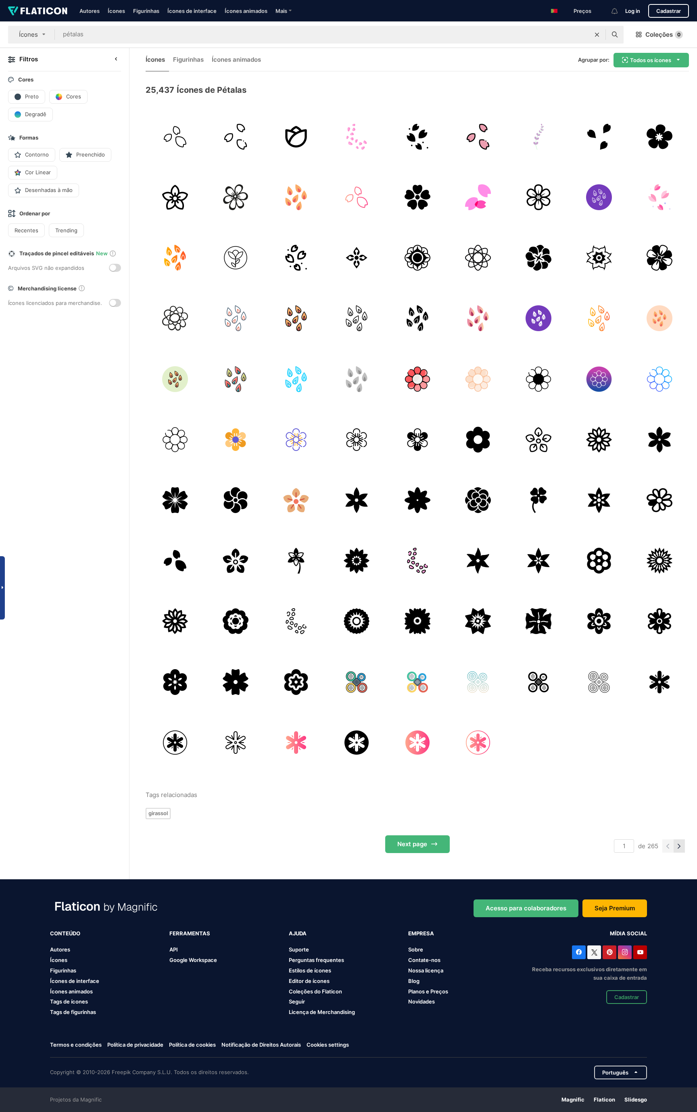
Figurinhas (146, 11)
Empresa (421, 933)
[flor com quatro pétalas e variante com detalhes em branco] (538, 621)
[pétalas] (417, 136)
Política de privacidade (135, 1044)
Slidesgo (635, 1099)
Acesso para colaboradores (526, 908)
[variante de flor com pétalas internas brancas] (357, 621)
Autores (89, 11)
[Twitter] (594, 952)
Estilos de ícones (310, 970)
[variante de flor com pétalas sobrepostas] (538, 257)
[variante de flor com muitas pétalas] (478, 500)
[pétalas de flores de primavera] (235, 197)
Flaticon (604, 1099)
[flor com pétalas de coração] (417, 197)
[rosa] (296, 136)
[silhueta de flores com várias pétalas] (417, 500)
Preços (582, 11)
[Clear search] (597, 35)
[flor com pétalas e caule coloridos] (296, 561)
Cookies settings (328, 1045)
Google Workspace (193, 960)
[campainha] (538, 136)
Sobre (415, 949)
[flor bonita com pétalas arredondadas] (235, 621)
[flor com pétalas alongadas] (599, 439)
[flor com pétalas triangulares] (478, 621)
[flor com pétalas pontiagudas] (660, 561)
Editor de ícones (309, 981)
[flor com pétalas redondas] (660, 136)
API (173, 949)
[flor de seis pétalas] (660, 682)
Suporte (299, 949)
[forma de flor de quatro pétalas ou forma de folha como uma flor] (538, 500)
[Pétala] (357, 197)
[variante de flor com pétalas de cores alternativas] (660, 257)
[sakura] (478, 197)
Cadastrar (668, 11)
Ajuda (298, 933)
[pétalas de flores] (357, 136)
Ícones (116, 11)
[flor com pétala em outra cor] (660, 500)
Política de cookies (192, 1044)
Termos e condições (76, 1044)
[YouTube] (640, 952)
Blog (413, 981)
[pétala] (175, 136)
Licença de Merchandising (322, 1012)
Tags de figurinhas (73, 1012)
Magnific (572, 1099)
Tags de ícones (69, 1001)
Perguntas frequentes (316, 960)
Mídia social (628, 933)
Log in (632, 11)
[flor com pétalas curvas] (599, 257)
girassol (158, 813)
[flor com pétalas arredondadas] (538, 197)
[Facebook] (579, 952)
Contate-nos (424, 960)
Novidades (421, 1001)
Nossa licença (425, 970)
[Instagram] (625, 952)
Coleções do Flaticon (315, 991)
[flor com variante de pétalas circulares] (417, 257)
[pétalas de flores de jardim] (175, 318)
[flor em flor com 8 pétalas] (478, 257)
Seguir (297, 1001)
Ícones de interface (192, 11)
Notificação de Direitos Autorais (261, 1044)
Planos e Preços (428, 991)
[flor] (175, 197)
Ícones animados (246, 11)
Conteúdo (65, 933)
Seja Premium (615, 908)
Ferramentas (189, 933)
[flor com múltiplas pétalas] (417, 621)
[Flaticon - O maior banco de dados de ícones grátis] (37, 10)
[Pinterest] (609, 952)
